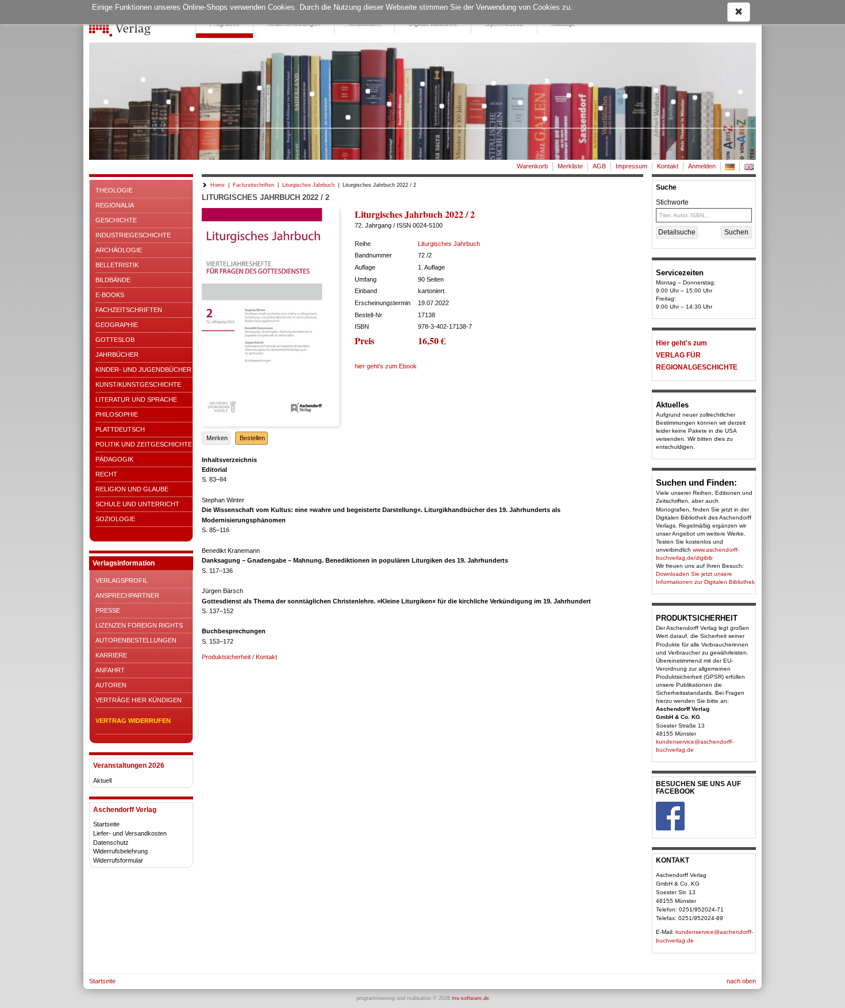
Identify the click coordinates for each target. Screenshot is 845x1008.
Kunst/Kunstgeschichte (138, 384)
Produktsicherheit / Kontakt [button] (239, 656)
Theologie (114, 190)
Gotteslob (115, 339)
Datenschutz (111, 842)
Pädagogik (114, 459)
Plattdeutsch (120, 429)
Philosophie (116, 414)
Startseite (106, 824)
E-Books (109, 294)
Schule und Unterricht (137, 504)
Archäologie (118, 250)
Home (217, 185)
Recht (106, 474)
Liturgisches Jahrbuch (308, 185)
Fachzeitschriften (128, 309)
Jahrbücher (117, 354)
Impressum (631, 166)
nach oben (741, 981)
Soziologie (115, 518)
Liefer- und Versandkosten (130, 833)
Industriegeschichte (133, 235)
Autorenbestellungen (135, 640)
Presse (107, 610)
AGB (599, 166)
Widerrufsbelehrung (120, 851)
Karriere (111, 655)
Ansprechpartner (127, 595)
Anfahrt (110, 670)
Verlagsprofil (121, 580)
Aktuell (102, 780)
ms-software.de (470, 998)
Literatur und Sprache (136, 399)
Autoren (110, 685)
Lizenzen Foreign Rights (139, 625)
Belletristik (117, 264)
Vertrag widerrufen (133, 720)
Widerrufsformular (118, 860)
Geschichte (116, 220)
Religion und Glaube (131, 489)
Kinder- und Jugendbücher (143, 369)
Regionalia (114, 205)
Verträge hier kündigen (138, 700)
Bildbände (112, 279)
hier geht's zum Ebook (386, 366)
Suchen (736, 232)
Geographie (116, 324)
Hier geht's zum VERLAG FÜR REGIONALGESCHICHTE (697, 355)
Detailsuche (677, 232)
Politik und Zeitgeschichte (143, 444)
